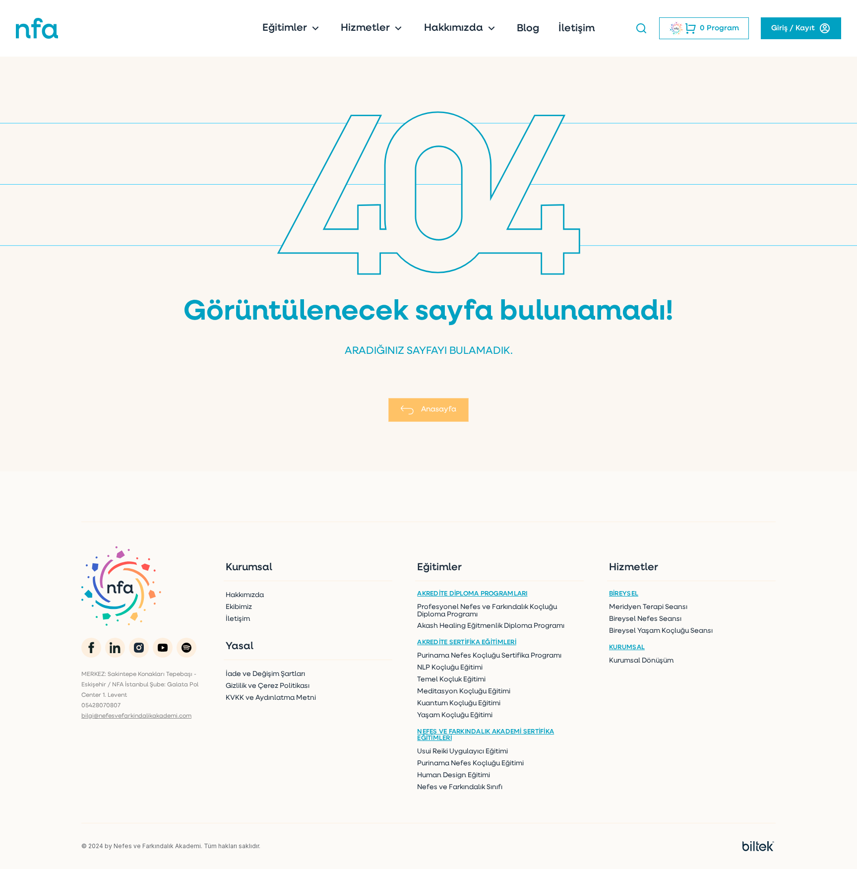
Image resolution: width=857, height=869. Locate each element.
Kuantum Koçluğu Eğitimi (458, 703)
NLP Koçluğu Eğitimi (450, 667)
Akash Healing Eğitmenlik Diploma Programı (490, 626)
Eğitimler (285, 28)
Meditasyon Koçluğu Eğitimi (463, 691)
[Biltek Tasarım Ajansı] (758, 846)
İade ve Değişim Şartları (265, 674)
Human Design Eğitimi (453, 775)
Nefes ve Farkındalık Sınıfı (459, 787)
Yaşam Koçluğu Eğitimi (454, 715)
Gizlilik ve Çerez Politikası (267, 686)
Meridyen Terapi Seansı (648, 607)
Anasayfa (438, 409)
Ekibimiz (239, 607)
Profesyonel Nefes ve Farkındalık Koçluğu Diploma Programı (487, 610)
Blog (528, 28)
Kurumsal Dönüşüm (641, 661)
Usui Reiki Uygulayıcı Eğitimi (462, 751)
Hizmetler (366, 28)
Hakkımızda (455, 28)
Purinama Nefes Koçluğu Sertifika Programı (489, 656)
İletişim (576, 28)
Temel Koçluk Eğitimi (451, 679)
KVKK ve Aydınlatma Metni (271, 698)
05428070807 (101, 706)
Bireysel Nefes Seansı (645, 619)
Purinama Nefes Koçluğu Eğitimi (470, 763)
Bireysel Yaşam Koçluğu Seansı (661, 631)
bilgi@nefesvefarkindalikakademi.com (136, 716)
